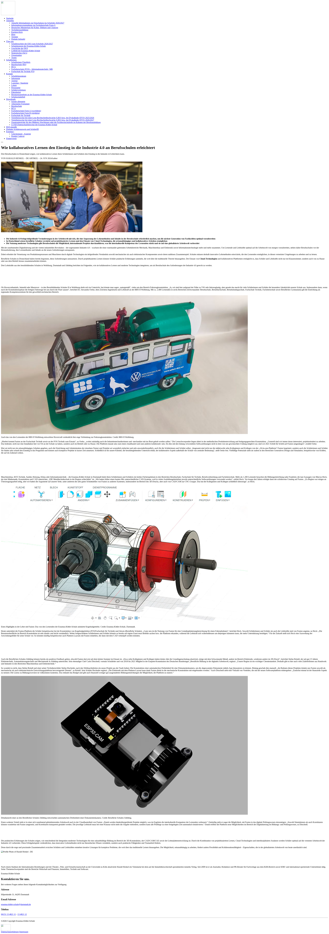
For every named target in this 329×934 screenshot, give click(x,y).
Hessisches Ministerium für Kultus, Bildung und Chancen (34, 27)
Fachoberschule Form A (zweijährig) (26, 111)
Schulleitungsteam (18, 76)
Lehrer (14, 85)
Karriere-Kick (17, 32)
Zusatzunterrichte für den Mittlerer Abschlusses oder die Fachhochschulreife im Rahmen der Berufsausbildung (56, 122)
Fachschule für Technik (20, 115)
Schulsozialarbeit (18, 97)
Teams (14, 58)
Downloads (11, 99)
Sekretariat (15, 78)
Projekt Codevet (17, 136)
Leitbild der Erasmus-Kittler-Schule (25, 51)
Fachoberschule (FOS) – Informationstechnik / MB (32, 69)
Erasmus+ (10, 131)
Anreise (14, 81)
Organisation (16, 55)
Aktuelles (10, 21)
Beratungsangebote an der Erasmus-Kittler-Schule (31, 95)
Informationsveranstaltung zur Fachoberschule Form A (33, 25)
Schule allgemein (18, 101)
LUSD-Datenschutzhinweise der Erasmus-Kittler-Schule (34, 125)
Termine (14, 37)
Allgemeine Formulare (20, 104)
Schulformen (11, 60)
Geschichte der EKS (19, 48)
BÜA (13, 67)
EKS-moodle (11, 127)
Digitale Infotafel (18, 39)
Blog (13, 34)
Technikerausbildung (19, 30)
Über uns (10, 41)
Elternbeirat (16, 92)
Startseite (9, 18)
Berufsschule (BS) (18, 64)
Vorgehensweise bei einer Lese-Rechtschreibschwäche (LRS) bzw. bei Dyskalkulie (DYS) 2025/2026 (52, 118)
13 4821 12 (22, 914)
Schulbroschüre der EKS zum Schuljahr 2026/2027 (32, 44)
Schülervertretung (18, 90)
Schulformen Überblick (20, 62)
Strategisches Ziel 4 (19, 53)
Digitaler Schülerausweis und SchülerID (22, 129)
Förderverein (11, 138)
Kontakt (9, 74)
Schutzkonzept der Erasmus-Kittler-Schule (28, 46)
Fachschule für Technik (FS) (22, 71)
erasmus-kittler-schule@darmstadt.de (16, 904)
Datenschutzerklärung (10, 932)
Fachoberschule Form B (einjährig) (25, 113)
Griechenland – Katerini (21, 134)
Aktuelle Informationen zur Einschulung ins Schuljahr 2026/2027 (37, 23)
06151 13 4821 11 (8, 914)
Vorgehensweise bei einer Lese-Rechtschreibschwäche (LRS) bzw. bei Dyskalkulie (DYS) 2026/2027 (52, 120)
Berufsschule (16, 106)
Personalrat (15, 88)
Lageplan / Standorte (19, 83)
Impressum (23, 932)
